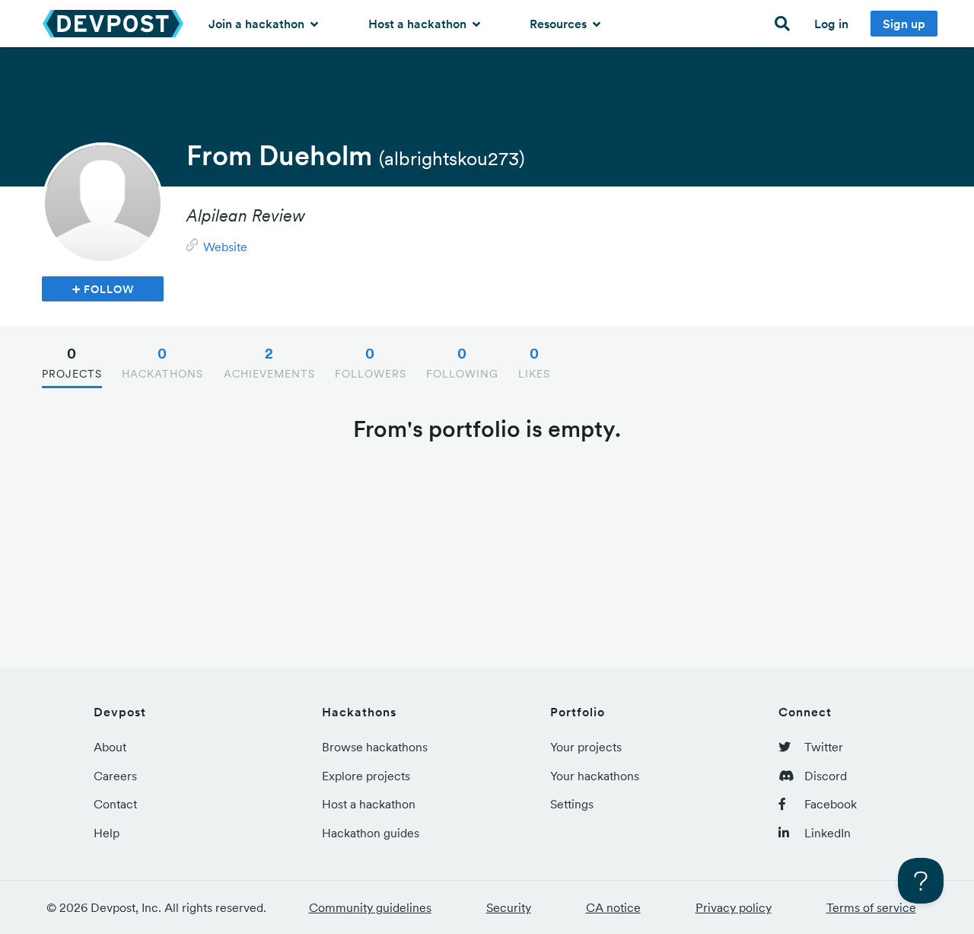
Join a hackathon (257, 23)
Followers (370, 362)
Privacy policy (733, 907)
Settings (572, 803)
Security (508, 907)
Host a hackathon (418, 23)
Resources (560, 23)
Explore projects (366, 775)
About (110, 746)
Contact (115, 803)
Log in (831, 23)
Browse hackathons (375, 746)
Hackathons (162, 362)
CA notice (613, 907)
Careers (115, 775)
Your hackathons (594, 775)
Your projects (586, 746)
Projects (72, 362)
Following (462, 362)
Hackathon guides (370, 832)
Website (225, 246)
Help (106, 832)
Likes (534, 362)
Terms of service (871, 907)
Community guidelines (370, 907)
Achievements (269, 362)
